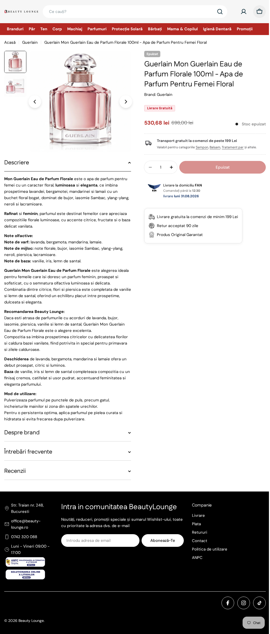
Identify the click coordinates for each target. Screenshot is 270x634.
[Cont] (243, 11)
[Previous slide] (34, 101)
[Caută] (220, 11)
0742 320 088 (24, 536)
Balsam (213, 147)
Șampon (200, 147)
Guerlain (30, 42)
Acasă (10, 42)
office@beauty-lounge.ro (26, 524)
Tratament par (231, 147)
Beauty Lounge (31, 620)
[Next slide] (125, 101)
